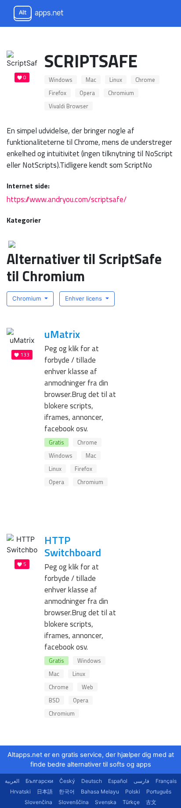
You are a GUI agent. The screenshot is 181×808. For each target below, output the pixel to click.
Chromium (121, 92)
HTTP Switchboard (72, 546)
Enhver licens (84, 298)
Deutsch (91, 781)
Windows (60, 79)
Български (39, 781)
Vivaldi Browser (68, 106)
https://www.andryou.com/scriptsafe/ (67, 199)
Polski (132, 791)
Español (117, 781)
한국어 (67, 791)
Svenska (105, 802)
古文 (151, 802)
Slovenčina (38, 802)
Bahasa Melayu (100, 791)
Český (67, 781)
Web (87, 687)
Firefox (57, 92)
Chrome (145, 79)
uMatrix (62, 334)
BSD (54, 700)
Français (166, 781)
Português (158, 791)
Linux (115, 79)
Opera (87, 92)
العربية (12, 781)
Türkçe (131, 802)
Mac (91, 79)
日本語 (45, 791)
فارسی (141, 781)
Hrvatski (20, 791)
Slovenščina (73, 802)
